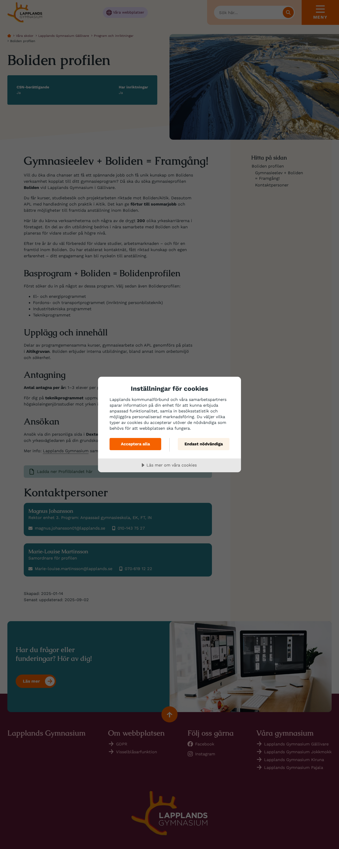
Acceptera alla (135, 443)
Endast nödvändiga (203, 443)
